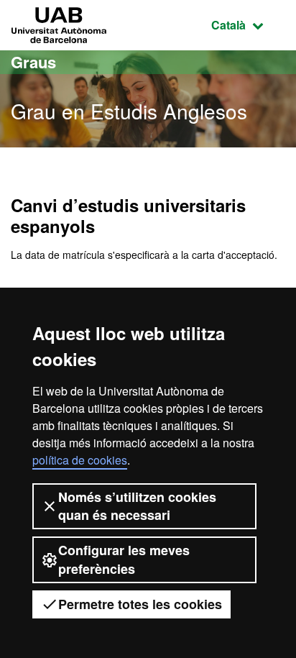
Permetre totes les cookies (140, 604)
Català (248, 24)
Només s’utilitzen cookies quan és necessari (137, 506)
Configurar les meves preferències (124, 559)
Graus (33, 61)
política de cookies (79, 460)
